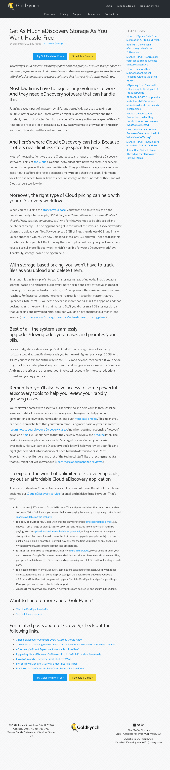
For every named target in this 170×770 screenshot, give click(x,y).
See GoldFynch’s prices (29, 613)
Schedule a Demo (82, 56)
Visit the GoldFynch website (32, 609)
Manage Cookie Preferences (22, 732)
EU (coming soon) (153, 742)
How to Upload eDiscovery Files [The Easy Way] (43, 658)
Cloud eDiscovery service (43, 493)
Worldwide (147, 738)
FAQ (136, 730)
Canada (119, 742)
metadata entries (86, 418)
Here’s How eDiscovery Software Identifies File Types (46, 663)
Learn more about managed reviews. (79, 462)
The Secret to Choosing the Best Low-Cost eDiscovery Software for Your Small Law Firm (66, 644)
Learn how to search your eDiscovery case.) (38, 429)
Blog (130, 730)
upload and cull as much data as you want (57, 531)
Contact (17, 728)
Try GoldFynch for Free (50, 56)
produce (99, 435)
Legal (118, 733)
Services (42, 732)
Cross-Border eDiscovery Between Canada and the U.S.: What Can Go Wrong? (143, 133)
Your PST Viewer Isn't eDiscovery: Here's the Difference (139, 48)
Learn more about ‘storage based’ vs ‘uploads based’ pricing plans (63, 317)
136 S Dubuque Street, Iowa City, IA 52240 (31, 725)
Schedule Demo (126, 5)
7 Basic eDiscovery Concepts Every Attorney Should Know (49, 639)
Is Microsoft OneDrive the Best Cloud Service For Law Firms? (51, 668)
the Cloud (40, 162)
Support (78, 13)
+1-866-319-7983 (40, 728)
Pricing (64, 13)
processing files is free (99, 521)
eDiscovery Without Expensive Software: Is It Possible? (47, 649)
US (138, 738)
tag (25, 435)
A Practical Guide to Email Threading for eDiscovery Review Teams (141, 153)
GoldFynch (27, 6)
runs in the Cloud (79, 550)
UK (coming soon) (134, 742)
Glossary (145, 730)
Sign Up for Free (149, 5)
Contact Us (111, 13)
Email (26, 728)
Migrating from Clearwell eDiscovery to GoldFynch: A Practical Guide (142, 88)
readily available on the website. (34, 516)
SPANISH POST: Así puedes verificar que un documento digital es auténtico (142, 60)
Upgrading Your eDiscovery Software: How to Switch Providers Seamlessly (58, 654)
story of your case (54, 210)
